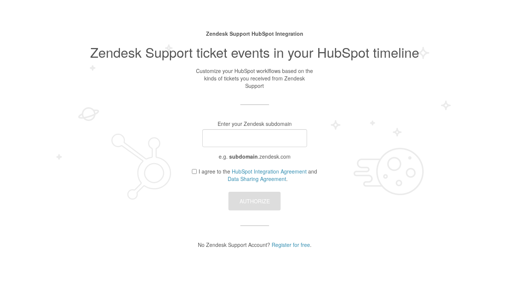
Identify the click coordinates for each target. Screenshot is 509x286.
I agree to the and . (258, 175)
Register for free (291, 244)
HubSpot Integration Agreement (269, 171)
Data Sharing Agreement (257, 178)
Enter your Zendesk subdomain (255, 123)
